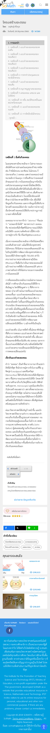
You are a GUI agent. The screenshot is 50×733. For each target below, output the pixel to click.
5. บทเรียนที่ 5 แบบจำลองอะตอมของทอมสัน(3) (23, 69)
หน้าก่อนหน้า (14, 468)
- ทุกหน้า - (12, 117)
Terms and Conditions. (23, 718)
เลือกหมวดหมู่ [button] (36, 11)
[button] (47, 4)
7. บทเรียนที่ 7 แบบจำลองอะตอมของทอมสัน (23, 83)
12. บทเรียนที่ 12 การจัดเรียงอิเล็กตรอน (24, 113)
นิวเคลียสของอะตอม (13, 541)
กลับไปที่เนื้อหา (13, 457)
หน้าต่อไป (12, 474)
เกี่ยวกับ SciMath (10, 622)
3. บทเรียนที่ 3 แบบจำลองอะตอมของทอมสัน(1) (23, 55)
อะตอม (37, 547)
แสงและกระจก (34, 561)
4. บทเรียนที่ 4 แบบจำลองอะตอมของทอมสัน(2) (23, 62)
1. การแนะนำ (13, 42)
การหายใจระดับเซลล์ (37, 578)
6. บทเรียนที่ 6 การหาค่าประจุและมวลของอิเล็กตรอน (23, 76)
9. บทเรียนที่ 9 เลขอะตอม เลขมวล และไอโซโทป (24, 94)
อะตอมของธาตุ (31, 541)
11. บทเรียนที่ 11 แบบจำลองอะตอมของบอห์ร (24, 108)
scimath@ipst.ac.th (17, 725)
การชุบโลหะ (33, 595)
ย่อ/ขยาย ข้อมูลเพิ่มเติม (25, 499)
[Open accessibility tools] (44, 727)
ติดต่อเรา (22, 622)
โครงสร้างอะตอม (12, 547)
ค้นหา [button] (12, 11)
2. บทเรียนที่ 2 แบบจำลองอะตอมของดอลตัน (24, 48)
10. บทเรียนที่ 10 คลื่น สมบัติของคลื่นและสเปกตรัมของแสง (25, 101)
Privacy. (38, 718)
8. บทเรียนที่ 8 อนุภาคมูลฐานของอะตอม (24, 88)
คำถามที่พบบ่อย (10, 625)
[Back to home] (8, 4)
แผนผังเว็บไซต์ (33, 622)
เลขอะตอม (27, 547)
